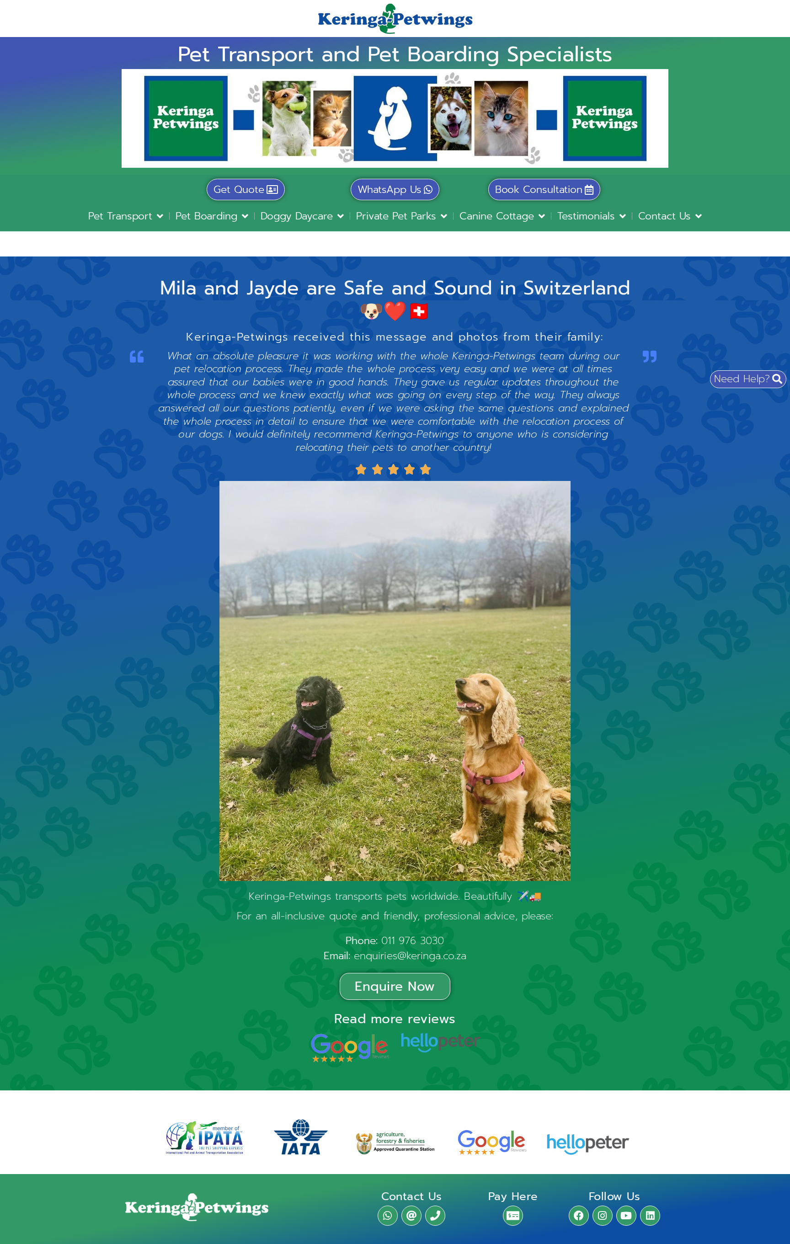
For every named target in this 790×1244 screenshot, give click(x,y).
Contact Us (664, 216)
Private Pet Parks (396, 216)
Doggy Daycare (297, 216)
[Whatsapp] (388, 1216)
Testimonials (586, 216)
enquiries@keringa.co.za (410, 955)
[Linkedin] (650, 1216)
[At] (411, 1216)
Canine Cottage (496, 216)
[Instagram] (602, 1216)
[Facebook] (579, 1216)
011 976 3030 (412, 940)
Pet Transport (120, 216)
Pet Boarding (206, 216)
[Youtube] (626, 1216)
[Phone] (435, 1216)
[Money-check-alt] (513, 1216)
